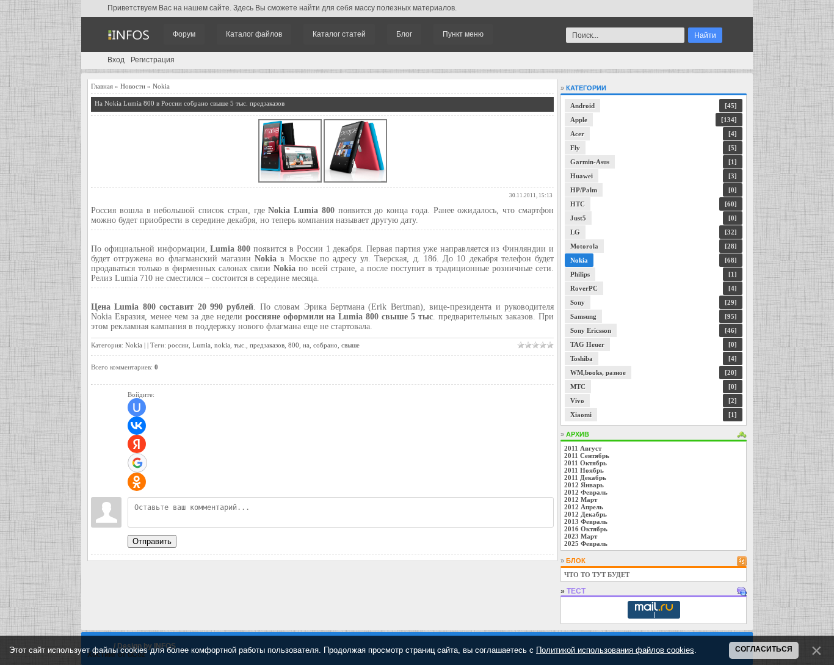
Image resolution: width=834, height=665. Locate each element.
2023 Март (580, 536)
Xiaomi (581, 414)
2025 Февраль (585, 543)
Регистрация (153, 60)
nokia (222, 345)
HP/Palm (583, 190)
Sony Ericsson (590, 330)
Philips (580, 274)
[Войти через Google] (137, 463)
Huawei (581, 176)
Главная (102, 86)
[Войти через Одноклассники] (137, 482)
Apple (578, 119)
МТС (578, 386)
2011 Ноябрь (584, 470)
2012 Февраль (585, 492)
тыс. (240, 345)
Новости (132, 86)
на (306, 345)
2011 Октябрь (585, 463)
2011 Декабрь (585, 477)
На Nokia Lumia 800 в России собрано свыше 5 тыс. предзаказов (190, 103)
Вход (116, 60)
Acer (577, 133)
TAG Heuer (587, 344)
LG (575, 232)
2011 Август (582, 448)
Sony (577, 302)
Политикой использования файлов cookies (615, 650)
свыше (350, 345)
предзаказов (267, 345)
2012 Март (580, 499)
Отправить (152, 541)
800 (293, 345)
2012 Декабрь (585, 514)
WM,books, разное (598, 372)
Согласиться (763, 649)
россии (178, 345)
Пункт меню (463, 34)
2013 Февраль (585, 521)
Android (582, 105)
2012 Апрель (583, 507)
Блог (404, 34)
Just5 (578, 218)
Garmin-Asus (589, 161)
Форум (184, 34)
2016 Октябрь (585, 528)
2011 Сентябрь (586, 455)
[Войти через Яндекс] (137, 444)
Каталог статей (339, 34)
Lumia (201, 345)
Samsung (583, 316)
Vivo (577, 400)
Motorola (584, 246)
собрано (325, 345)
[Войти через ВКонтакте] (137, 425)
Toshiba (581, 358)
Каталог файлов (254, 34)
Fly (575, 147)
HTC (577, 204)
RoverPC (584, 288)
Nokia (161, 86)
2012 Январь (584, 485)
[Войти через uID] (137, 407)
